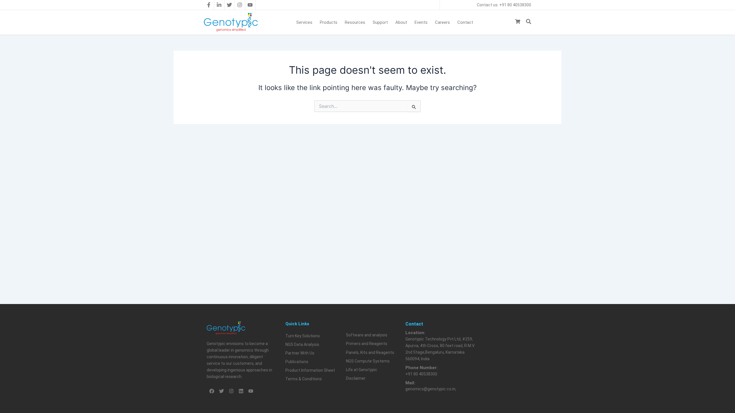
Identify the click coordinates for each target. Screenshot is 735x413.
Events (421, 22)
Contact (465, 22)
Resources (355, 22)
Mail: (410, 382)
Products (328, 22)
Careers (442, 22)
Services (304, 22)
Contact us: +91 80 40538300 (504, 5)
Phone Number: (421, 367)
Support (380, 22)
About (401, 22)
